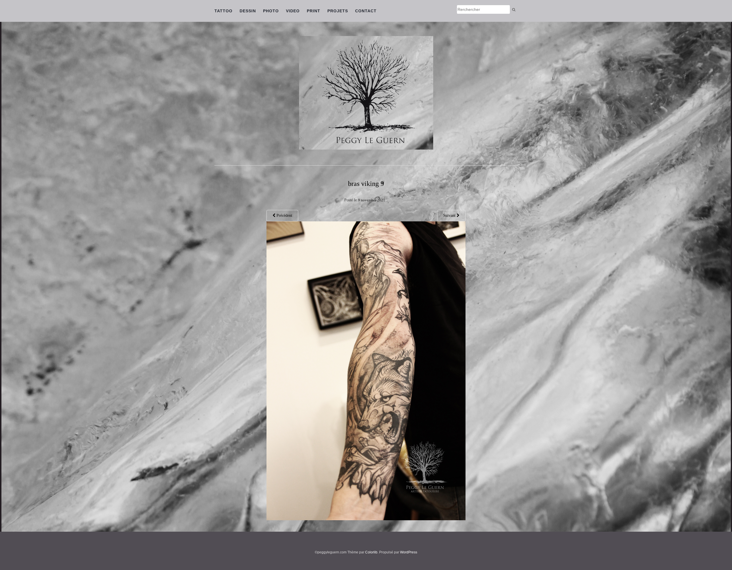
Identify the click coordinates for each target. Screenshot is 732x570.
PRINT (313, 11)
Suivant (450, 215)
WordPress (408, 552)
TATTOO (223, 11)
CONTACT (366, 11)
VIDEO (293, 11)
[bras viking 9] (366, 370)
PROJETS (337, 11)
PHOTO (271, 11)
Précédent (283, 215)
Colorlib (371, 552)
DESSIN (248, 11)
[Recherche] (514, 9)
